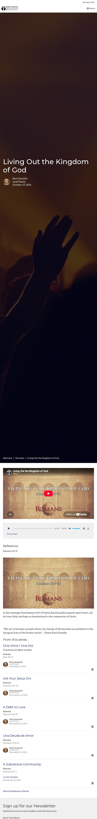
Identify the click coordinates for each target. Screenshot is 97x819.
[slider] (32, 528)
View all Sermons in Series (16, 791)
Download (12, 534)
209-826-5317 (88, 2)
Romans (19, 458)
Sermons (7, 458)
